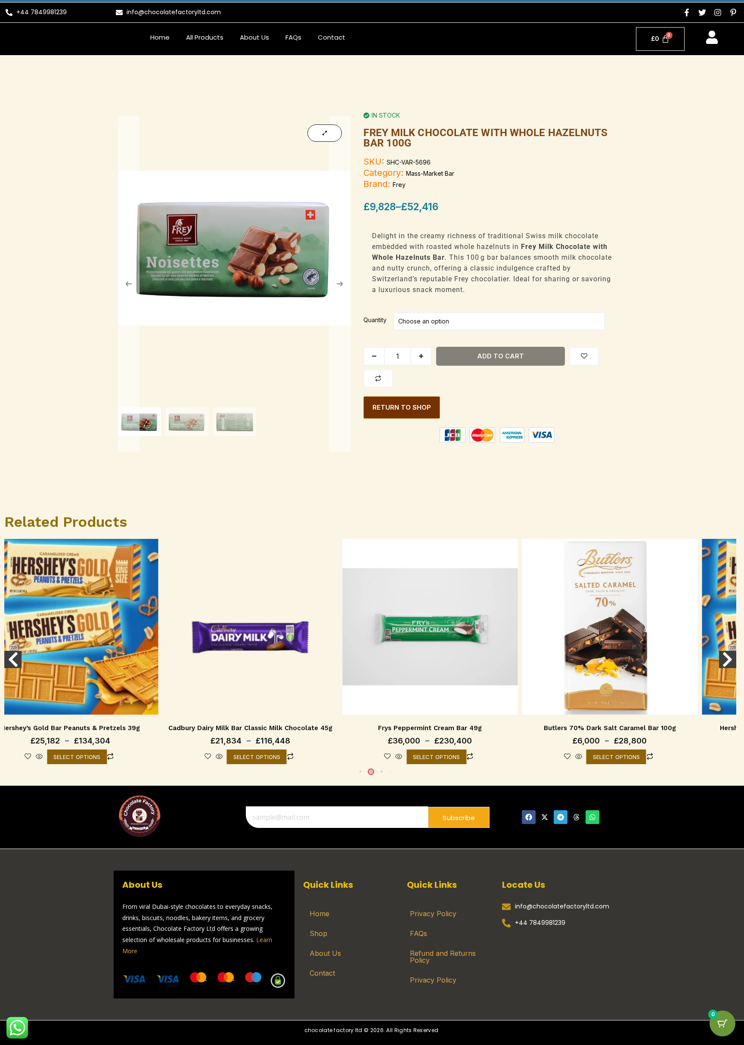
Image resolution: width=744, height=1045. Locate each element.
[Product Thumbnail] (324, 133)
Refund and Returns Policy (443, 956)
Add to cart (500, 356)
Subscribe (459, 817)
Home (160, 37)
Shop (318, 933)
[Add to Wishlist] (584, 356)
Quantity (375, 319)
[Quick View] (34, 757)
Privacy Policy (433, 913)
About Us (254, 37)
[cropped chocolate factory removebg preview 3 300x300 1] (139, 815)
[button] (358, 771)
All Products (204, 37)
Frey (399, 184)
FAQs (293, 37)
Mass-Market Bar (430, 173)
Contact (331, 37)
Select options (72, 756)
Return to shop (401, 407)
